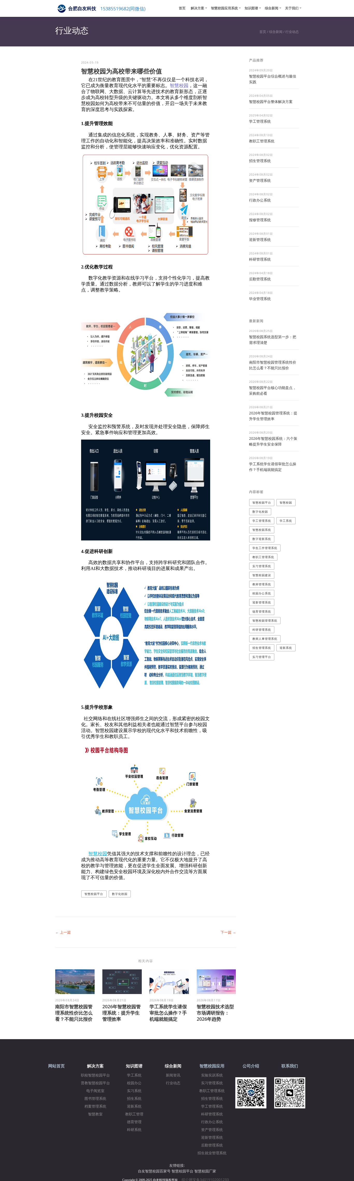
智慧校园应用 (212, 1066)
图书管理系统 (95, 1099)
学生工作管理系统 (265, 548)
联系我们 (289, 1066)
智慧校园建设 (261, 575)
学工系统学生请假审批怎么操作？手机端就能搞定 (168, 1012)
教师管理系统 (261, 584)
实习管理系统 (261, 566)
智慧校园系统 (261, 530)
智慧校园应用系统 (224, 8)
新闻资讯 (173, 1075)
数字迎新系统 (261, 539)
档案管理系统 (95, 1106)
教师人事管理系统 (265, 639)
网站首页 (56, 1066)
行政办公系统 (260, 200)
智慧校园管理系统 (265, 620)
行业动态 (292, 31)
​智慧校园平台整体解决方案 (271, 101)
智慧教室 (95, 1114)
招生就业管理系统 (211, 1153)
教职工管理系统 (261, 140)
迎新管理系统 (260, 239)
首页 (182, 8)
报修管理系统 (260, 219)
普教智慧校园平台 (95, 1083)
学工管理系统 (260, 121)
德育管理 (134, 1122)
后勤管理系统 (260, 278)
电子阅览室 (95, 1091)
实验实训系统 (212, 1075)
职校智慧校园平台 (95, 1075)
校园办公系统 (261, 593)
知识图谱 (251, 8)
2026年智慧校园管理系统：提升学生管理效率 (121, 1012)
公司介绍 (251, 1066)
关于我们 (292, 8)
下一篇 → (228, 932)
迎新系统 (286, 648)
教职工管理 (134, 1114)
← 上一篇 (63, 932)
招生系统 (134, 1099)
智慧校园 (179, 85)
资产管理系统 (260, 180)
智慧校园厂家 (205, 1171)
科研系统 (134, 1130)
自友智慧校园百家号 (154, 1171)
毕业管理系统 (260, 298)
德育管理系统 (261, 611)
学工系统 (286, 521)
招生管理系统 (260, 160)
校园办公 (134, 1083)
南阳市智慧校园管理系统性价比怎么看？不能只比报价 (74, 1012)
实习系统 (134, 1091)
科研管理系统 (260, 259)
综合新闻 (271, 8)
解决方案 (197, 8)
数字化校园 (120, 894)
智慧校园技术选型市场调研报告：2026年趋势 (215, 1012)
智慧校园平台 (93, 894)
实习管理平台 (261, 657)
